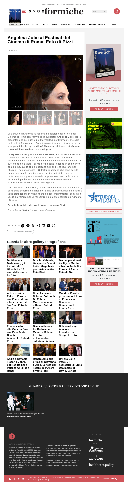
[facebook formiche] (10, 479)
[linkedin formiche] (23, 479)
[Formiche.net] (117, 11)
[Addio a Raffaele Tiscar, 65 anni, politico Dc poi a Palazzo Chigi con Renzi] (18, 350)
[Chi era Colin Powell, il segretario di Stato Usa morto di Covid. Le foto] (70, 350)
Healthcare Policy (98, 24)
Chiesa (45, 24)
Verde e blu (80, 24)
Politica (13, 24)
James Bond (65, 24)
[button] (24, 17)
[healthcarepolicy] (102, 465)
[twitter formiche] (14, 479)
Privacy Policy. (44, 480)
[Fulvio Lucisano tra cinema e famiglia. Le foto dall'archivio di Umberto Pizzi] (30, 401)
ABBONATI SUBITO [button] (104, 109)
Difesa (54, 24)
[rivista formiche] (104, 242)
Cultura (114, 24)
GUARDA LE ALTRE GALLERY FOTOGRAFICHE (64, 386)
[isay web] (114, 478)
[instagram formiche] (19, 479)
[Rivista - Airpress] (102, 449)
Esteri (35, 24)
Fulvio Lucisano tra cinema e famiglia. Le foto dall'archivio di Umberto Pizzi (25, 415)
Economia (24, 24)
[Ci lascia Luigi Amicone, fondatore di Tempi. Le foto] (70, 317)
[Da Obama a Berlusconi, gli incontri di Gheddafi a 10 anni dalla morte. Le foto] (18, 251)
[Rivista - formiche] (102, 441)
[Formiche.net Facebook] (30, 11)
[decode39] (102, 457)
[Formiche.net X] (34, 11)
